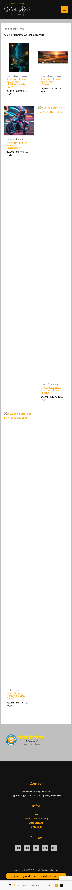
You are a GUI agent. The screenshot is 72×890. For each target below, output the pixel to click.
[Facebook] (18, 848)
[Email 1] (45, 848)
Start (6, 28)
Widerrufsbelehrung (36, 818)
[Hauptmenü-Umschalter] (64, 9)
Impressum (36, 826)
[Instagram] (27, 848)
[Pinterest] (36, 848)
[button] (36, 876)
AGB (36, 814)
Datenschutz (36, 822)
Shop (13, 28)
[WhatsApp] (54, 848)
